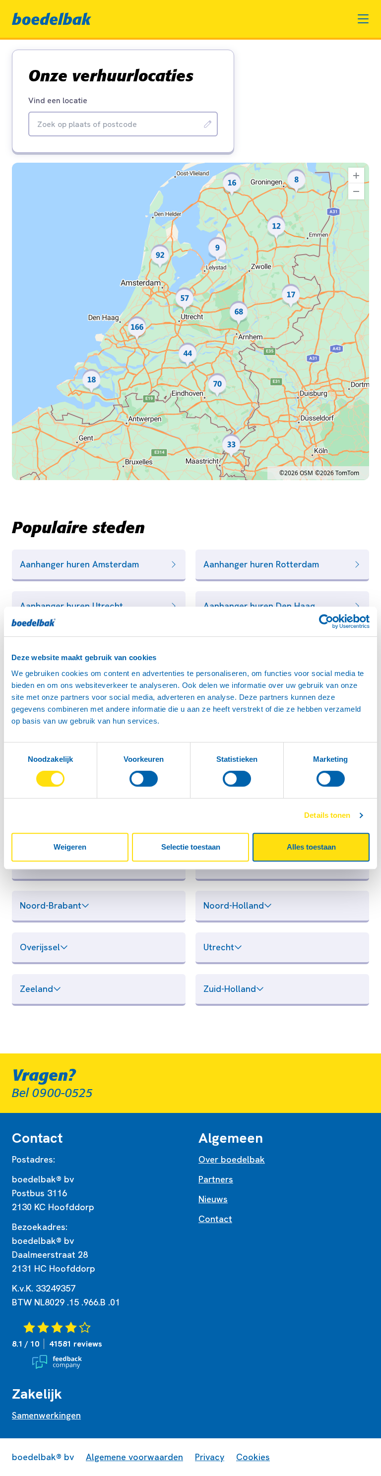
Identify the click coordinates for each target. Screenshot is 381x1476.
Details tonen (327, 815)
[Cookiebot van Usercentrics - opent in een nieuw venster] (326, 621)
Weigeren (70, 847)
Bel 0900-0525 (52, 1093)
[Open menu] (363, 19)
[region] (190, 321)
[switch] (143, 779)
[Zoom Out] (356, 191)
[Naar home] (51, 19)
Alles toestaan (311, 847)
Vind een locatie (57, 101)
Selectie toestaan (190, 847)
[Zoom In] (356, 176)
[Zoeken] (208, 124)
